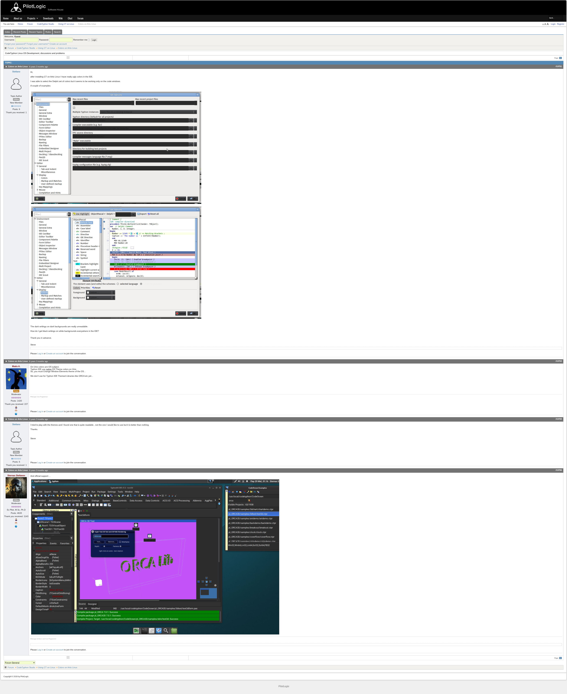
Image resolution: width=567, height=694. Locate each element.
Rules (48, 32)
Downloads (48, 18)
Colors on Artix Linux (67, 48)
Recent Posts (19, 32)
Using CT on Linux (46, 48)
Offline (16, 99)
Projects (31, 18)
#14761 (559, 66)
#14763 (559, 361)
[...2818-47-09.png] (116, 147)
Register (560, 24)
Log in (40, 353)
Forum (80, 18)
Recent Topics (35, 32)
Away (16, 391)
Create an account (58, 44)
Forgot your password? (15, 44)
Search (57, 32)
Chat (70, 18)
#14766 (559, 470)
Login (553, 24)
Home (6, 18)
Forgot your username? (38, 44)
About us (18, 18)
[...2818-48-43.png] (116, 262)
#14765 (559, 419)
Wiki (61, 18)
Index (7, 32)
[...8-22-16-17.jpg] (155, 557)
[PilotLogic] (283, 686)
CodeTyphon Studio (26, 48)
